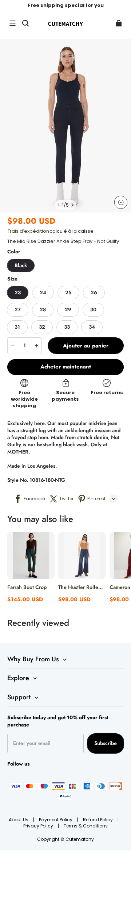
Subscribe (105, 743)
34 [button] (92, 326)
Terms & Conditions (86, 826)
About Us (19, 820)
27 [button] (18, 309)
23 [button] (18, 292)
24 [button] (43, 292)
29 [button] (68, 309)
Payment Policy (56, 820)
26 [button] (94, 292)
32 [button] (42, 326)
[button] (12, 23)
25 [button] (68, 292)
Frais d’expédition (28, 231)
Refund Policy (98, 820)
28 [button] (43, 309)
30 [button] (93, 309)
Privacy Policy (38, 826)
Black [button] (21, 265)
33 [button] (67, 326)
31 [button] (17, 326)
